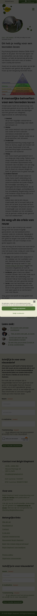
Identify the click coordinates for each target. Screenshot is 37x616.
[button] (34, 301)
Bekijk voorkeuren (18, 313)
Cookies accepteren (18, 308)
